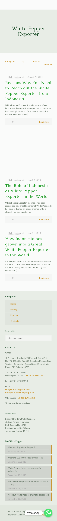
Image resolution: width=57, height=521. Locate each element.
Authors (36, 61)
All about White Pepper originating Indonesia (28, 494)
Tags (22, 61)
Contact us (15, 321)
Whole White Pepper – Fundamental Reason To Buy (28, 483)
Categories (10, 61)
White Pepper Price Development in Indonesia (24, 469)
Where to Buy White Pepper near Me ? (25, 457)
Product (14, 315)
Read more (44, 122)
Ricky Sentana (15, 77)
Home (13, 304)
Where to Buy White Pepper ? (21, 447)
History (13, 309)
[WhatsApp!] (48, 513)
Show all (48, 64)
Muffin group (43, 514)
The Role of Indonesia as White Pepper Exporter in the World (26, 191)
